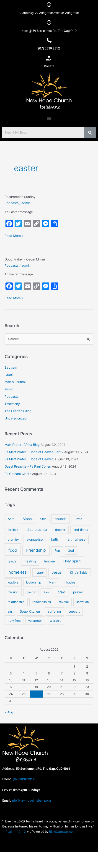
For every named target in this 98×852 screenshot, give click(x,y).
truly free (14, 620)
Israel (9, 374)
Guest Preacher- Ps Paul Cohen (28, 466)
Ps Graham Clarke (18, 474)
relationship (16, 602)
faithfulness (76, 539)
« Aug (9, 712)
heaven (49, 561)
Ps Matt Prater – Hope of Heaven (29, 459)
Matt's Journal (15, 382)
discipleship (36, 529)
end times (80, 529)
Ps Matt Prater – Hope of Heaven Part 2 (34, 452)
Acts (11, 519)
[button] (49, 118)
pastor (31, 592)
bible (43, 519)
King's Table (79, 572)
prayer (78, 592)
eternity (13, 539)
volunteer (35, 620)
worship (55, 620)
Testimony (12, 404)
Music (9, 389)
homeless (17, 572)
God (71, 550)
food (12, 550)
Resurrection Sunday (20, 197)
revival (64, 602)
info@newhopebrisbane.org (31, 800)
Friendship (36, 550)
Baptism (11, 367)
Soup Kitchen (30, 611)
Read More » (14, 235)
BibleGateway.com (62, 831)
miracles (69, 582)
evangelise (34, 539)
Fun (57, 550)
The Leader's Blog (18, 411)
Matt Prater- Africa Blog (22, 445)
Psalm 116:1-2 (15, 831)
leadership (33, 582)
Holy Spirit (72, 561)
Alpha (27, 519)
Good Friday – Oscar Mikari (25, 259)
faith (54, 539)
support (74, 611)
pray (61, 592)
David (78, 519)
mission (13, 592)
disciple (13, 529)
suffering (54, 611)
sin (10, 611)
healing (30, 561)
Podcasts (11, 203)
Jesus (57, 572)
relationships (41, 602)
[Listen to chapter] (27, 831)
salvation (82, 602)
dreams (60, 529)
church (60, 519)
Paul (46, 592)
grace (12, 561)
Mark (52, 582)
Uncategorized (16, 418)
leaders (13, 582)
